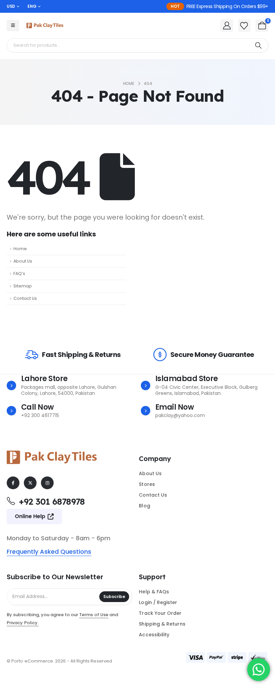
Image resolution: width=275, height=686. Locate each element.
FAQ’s (19, 273)
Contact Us (25, 298)
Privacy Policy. (23, 623)
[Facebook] (13, 482)
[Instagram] (47, 482)
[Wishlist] (244, 26)
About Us (22, 261)
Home (20, 248)
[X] (30, 482)
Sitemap (22, 286)
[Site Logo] (44, 25)
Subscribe (114, 596)
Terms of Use (93, 614)
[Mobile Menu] (13, 25)
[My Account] (226, 25)
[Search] (258, 45)
